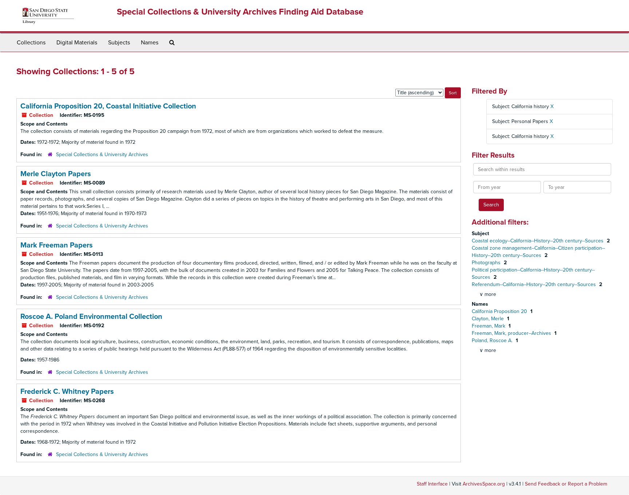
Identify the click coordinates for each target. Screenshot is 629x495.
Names (149, 42)
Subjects (119, 42)
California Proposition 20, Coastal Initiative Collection (108, 106)
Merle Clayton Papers (55, 174)
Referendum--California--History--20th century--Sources (534, 284)
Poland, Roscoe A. (493, 340)
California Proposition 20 (500, 311)
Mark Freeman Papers (56, 245)
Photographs (487, 263)
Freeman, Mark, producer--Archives (512, 333)
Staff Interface (432, 484)
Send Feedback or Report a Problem (566, 484)
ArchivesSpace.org (484, 484)
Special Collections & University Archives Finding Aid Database (240, 12)
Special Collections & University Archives (102, 154)
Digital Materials (76, 42)
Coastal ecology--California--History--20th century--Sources (538, 241)
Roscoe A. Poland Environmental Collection (91, 316)
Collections (31, 42)
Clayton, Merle (488, 319)
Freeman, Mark (489, 326)
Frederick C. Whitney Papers (67, 391)
